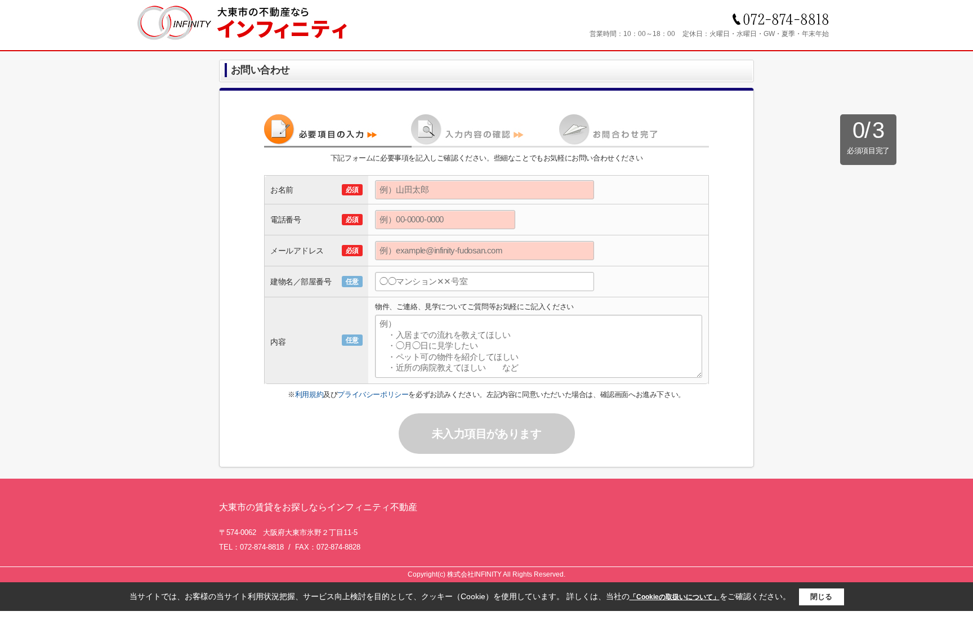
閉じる (821, 596)
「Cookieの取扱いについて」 (675, 597)
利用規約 (309, 394)
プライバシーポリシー (372, 394)
